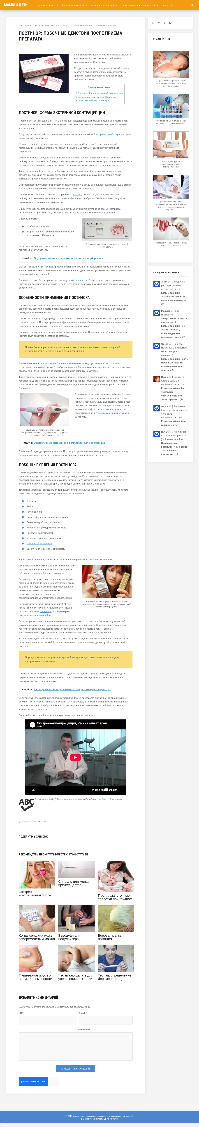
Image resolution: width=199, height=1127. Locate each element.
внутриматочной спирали (108, 134)
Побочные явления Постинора (92, 100)
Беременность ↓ (47, 5)
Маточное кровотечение (39, 543)
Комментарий (83, 1030)
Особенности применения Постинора (96, 97)
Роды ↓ (167, 5)
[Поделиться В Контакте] (21, 843)
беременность (80, 280)
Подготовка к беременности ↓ (139, 5)
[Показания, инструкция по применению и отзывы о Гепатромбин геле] (171, 157)
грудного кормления (104, 413)
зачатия (77, 194)
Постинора (45, 611)
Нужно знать (48, 25)
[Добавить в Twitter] (30, 843)
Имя (21, 1013)
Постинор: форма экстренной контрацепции (99, 93)
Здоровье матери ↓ (74, 5)
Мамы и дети (16, 4)
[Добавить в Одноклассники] (35, 843)
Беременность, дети (29, 25)
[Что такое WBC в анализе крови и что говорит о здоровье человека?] (171, 117)
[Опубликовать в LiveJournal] (39, 843)
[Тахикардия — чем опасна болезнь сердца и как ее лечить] (171, 239)
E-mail (83, 1013)
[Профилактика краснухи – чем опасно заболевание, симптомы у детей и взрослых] (171, 76)
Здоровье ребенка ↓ (104, 5)
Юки (38, 822)
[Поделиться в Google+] (44, 843)
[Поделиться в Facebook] (25, 843)
